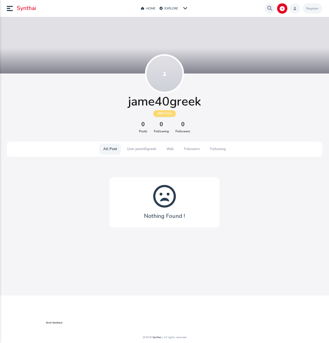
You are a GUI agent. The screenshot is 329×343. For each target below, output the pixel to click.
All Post (110, 149)
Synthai (26, 8)
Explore (171, 8)
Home (150, 8)
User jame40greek (141, 149)
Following (218, 149)
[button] (12, 8)
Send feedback (54, 323)
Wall (170, 149)
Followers (192, 149)
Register (312, 8)
